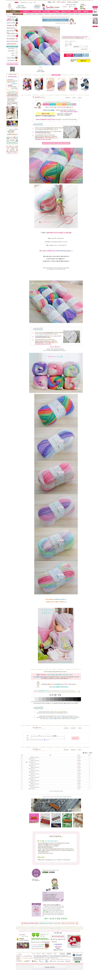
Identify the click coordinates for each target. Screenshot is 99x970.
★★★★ (41, 739)
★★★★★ (47, 739)
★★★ (37, 739)
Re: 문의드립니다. (36, 757)
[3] (52, 791)
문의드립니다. (33, 758)
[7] (57, 791)
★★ (33, 739)
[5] (54, 791)
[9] (59, 791)
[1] (49, 791)
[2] (51, 791)
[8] (58, 791)
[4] (53, 791)
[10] (61, 791)
